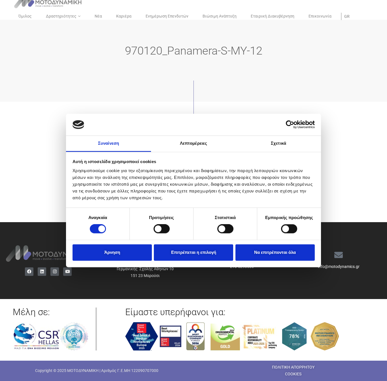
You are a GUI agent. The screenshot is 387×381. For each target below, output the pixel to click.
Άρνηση (112, 252)
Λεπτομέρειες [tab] (193, 143)
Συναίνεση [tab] (108, 143)
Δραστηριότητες (61, 16)
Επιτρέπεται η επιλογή (193, 252)
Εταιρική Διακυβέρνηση (272, 16)
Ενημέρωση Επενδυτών (167, 16)
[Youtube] (67, 271)
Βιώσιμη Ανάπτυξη (220, 16)
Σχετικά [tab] (278, 143)
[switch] (162, 228)
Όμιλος (25, 16)
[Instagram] (54, 271)
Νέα (98, 16)
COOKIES (293, 374)
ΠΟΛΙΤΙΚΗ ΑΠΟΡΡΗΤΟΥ (293, 367)
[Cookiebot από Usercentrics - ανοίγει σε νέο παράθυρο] (290, 124)
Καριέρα (123, 16)
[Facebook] (29, 271)
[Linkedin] (42, 271)
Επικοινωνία (320, 16)
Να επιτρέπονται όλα (275, 252)
